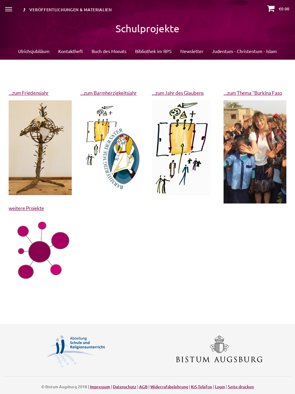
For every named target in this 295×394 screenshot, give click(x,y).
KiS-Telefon (201, 386)
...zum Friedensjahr (29, 93)
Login (220, 386)
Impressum (100, 386)
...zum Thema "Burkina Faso (253, 93)
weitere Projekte (26, 208)
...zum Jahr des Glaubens (178, 93)
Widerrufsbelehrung (169, 386)
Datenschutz (124, 386)
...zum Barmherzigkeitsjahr (108, 93)
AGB (143, 386)
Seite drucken (241, 386)
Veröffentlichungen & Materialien (70, 9)
